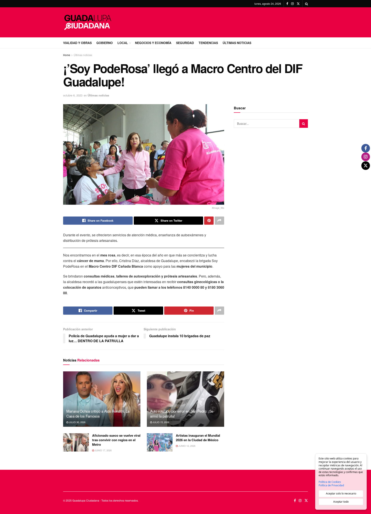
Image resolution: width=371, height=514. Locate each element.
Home (66, 55)
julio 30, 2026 (76, 422)
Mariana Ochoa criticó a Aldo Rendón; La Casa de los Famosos (97, 413)
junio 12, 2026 (186, 445)
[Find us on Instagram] (292, 3)
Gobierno (104, 43)
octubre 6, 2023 (72, 95)
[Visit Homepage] (88, 22)
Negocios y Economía (153, 43)
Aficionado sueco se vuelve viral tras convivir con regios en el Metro (116, 440)
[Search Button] (306, 3)
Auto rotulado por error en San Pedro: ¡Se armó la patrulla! (181, 413)
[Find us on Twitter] (298, 3)
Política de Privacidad (331, 485)
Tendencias (208, 43)
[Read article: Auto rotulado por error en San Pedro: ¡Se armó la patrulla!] (185, 399)
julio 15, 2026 (160, 422)
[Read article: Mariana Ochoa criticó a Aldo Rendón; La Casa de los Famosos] (101, 399)
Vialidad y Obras (77, 43)
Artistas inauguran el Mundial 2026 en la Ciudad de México (198, 437)
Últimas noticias (83, 55)
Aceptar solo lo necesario (341, 493)
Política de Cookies (330, 482)
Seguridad (185, 43)
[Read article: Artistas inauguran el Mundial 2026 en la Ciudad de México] (160, 442)
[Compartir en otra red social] (219, 221)
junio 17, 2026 (103, 450)
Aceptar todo (341, 501)
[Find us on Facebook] (287, 3)
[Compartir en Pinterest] (209, 221)
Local (122, 43)
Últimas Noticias (237, 43)
